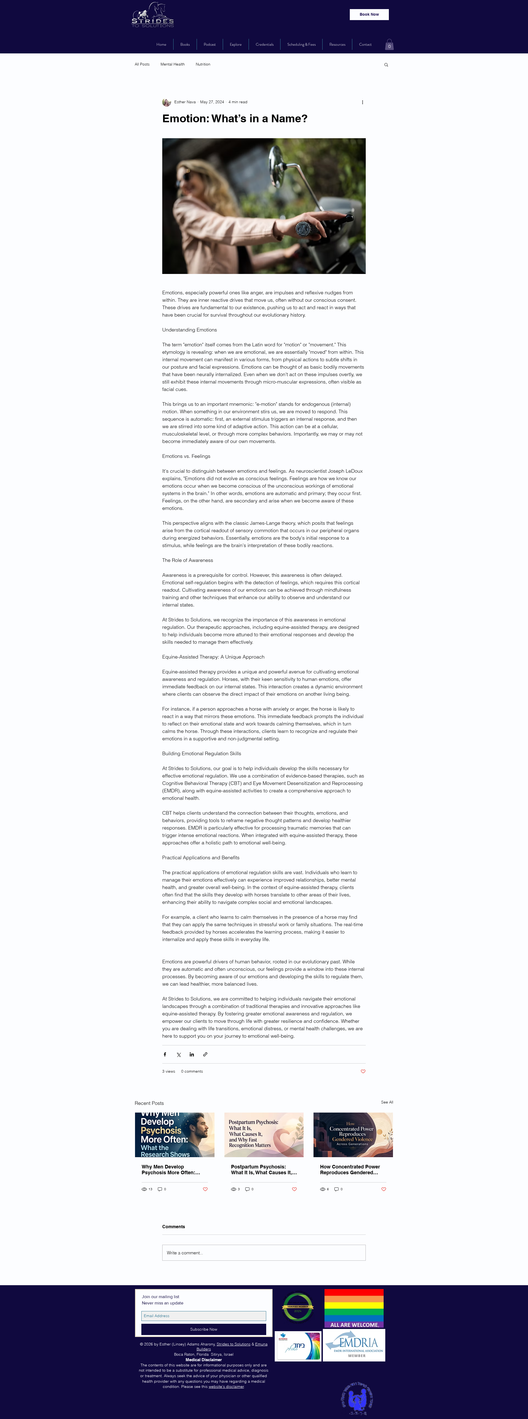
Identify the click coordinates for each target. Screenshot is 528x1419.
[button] (389, 44)
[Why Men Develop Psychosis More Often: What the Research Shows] (175, 1135)
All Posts (142, 64)
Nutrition (203, 64)
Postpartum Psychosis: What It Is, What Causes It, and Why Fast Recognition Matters (262, 1169)
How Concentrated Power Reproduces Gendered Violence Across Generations (350, 1169)
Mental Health (173, 64)
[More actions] (362, 102)
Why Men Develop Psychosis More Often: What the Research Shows (173, 1169)
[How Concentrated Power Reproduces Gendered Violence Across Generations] (353, 1135)
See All (387, 1102)
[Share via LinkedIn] (191, 1054)
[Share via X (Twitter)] (178, 1054)
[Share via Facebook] (164, 1054)
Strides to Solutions (234, 1344)
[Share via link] (205, 1054)
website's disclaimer (226, 1386)
